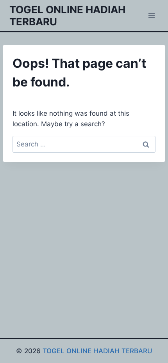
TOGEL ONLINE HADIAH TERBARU (97, 351)
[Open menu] (151, 15)
